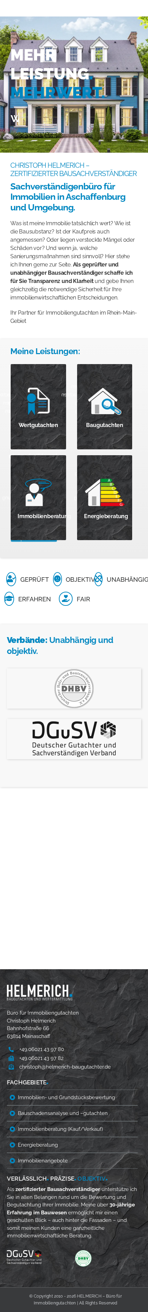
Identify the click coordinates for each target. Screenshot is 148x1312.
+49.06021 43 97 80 (41, 1049)
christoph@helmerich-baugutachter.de (65, 1067)
